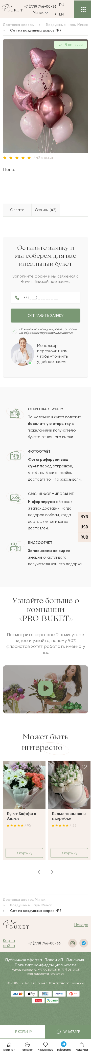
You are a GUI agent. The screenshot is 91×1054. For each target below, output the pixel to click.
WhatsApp (71, 1032)
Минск (38, 12)
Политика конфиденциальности (45, 965)
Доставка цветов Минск (24, 899)
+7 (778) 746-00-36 (40, 6)
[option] (65, 14)
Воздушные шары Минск (67, 25)
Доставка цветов (18, 25)
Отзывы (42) (45, 210)
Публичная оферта (23, 959)
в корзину (23, 1032)
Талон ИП (54, 959)
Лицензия (75, 959)
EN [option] (61, 14)
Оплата (17, 210)
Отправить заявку (45, 315)
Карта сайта (9, 943)
